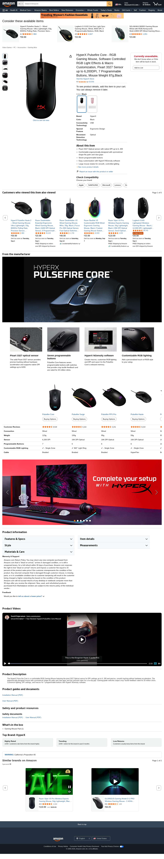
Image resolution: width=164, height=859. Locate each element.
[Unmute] (159, 663)
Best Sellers (54, 10)
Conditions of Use (50, 846)
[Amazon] (9, 4)
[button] (5, 10)
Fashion (142, 10)
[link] (36, 37)
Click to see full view (41, 120)
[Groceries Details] (84, 10)
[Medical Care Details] (31, 10)
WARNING (9, 755)
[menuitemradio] (155, 663)
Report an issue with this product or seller (96, 172)
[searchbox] (65, 3)
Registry (151, 10)
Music (160, 10)
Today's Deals (106, 10)
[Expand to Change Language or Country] (89, 839)
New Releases (67, 10)
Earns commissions (33, 616)
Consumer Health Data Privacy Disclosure (84, 846)
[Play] (4, 663)
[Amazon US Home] (58, 839)
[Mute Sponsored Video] (69, 791)
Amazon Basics (40, 10)
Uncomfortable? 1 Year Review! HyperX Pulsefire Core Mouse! (36, 619)
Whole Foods (92, 10)
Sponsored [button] (5, 764)
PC (15, 47)
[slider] (77, 663)
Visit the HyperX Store (85, 79)
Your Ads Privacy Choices (110, 846)
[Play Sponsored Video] (115, 781)
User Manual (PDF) (10, 701)
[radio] (5, 56)
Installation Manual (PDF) (12, 695)
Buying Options (50, 419)
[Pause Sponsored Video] (69, 787)
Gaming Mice (32, 47)
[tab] (75, 521)
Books (116, 10)
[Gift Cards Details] (131, 10)
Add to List (138, 68)
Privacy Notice (63, 846)
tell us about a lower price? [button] (30, 596)
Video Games (7, 47)
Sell (135, 10)
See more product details (88, 167)
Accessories (22, 47)
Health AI (13, 10)
